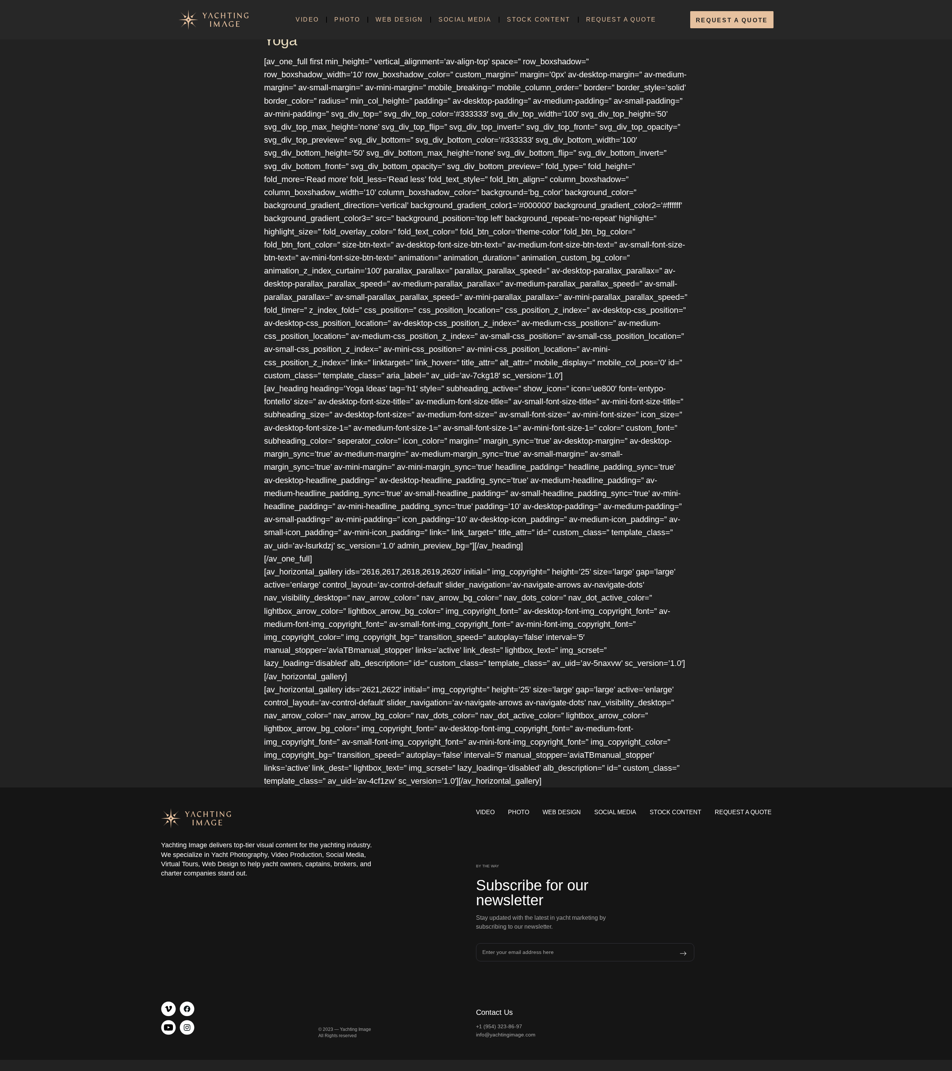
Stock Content (538, 19)
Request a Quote (621, 19)
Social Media (464, 19)
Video (307, 19)
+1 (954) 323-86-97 (499, 1026)
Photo (347, 19)
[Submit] (673, 953)
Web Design (399, 19)
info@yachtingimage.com (506, 1035)
